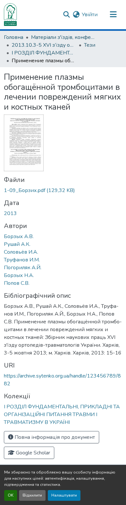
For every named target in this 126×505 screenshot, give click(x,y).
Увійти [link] (90, 14)
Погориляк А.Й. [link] (22, 267)
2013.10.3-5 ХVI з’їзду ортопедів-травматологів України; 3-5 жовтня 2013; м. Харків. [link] (44, 45)
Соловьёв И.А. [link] (21, 252)
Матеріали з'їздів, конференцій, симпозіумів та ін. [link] (63, 37)
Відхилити (32, 495)
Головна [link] (13, 37)
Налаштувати (64, 495)
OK (11, 495)
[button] (10, 14)
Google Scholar (32, 452)
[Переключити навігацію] (113, 14)
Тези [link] (89, 45)
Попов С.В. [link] (16, 283)
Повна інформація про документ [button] (54, 437)
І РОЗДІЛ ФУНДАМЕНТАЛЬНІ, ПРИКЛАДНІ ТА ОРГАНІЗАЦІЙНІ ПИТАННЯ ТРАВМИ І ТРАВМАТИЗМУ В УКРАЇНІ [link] (44, 52)
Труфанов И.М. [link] (22, 259)
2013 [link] (10, 213)
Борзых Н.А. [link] (19, 275)
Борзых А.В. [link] (19, 236)
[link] (63, 190)
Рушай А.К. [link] (17, 244)
